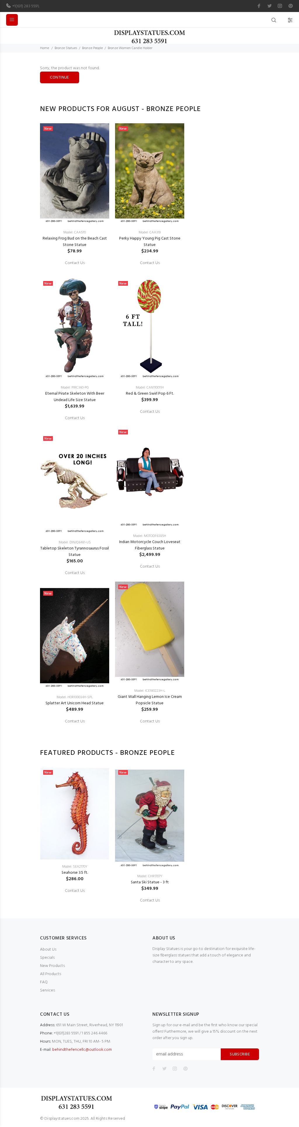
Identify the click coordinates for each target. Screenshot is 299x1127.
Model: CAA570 (74, 232)
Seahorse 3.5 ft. (75, 872)
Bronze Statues (66, 48)
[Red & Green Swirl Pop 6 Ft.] (149, 329)
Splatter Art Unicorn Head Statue (75, 703)
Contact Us (75, 263)
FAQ (44, 982)
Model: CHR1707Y (149, 876)
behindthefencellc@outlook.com (82, 1049)
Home (44, 48)
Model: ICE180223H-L (149, 691)
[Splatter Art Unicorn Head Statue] (74, 639)
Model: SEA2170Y (74, 867)
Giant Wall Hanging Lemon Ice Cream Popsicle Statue (150, 700)
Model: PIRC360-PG (75, 388)
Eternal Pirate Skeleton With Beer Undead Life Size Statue (74, 396)
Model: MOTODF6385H (149, 536)
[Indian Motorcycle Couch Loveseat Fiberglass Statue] (149, 478)
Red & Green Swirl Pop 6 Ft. (150, 393)
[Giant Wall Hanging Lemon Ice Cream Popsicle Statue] (149, 633)
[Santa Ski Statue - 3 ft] (149, 818)
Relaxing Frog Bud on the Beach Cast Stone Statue (75, 241)
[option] (74, 423)
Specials (47, 957)
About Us (48, 949)
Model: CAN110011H (150, 388)
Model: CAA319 (150, 232)
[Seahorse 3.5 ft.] (74, 813)
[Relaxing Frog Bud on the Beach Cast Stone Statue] (74, 174)
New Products (52, 966)
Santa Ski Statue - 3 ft (150, 882)
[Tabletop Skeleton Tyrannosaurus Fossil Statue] (74, 484)
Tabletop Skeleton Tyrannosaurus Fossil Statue (74, 551)
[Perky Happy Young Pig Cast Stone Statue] (149, 174)
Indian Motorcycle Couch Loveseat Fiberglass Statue (149, 545)
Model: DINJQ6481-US (75, 542)
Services (47, 990)
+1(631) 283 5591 (25, 6)
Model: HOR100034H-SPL (75, 697)
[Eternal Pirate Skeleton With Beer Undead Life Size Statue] (74, 329)
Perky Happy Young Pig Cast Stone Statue (149, 241)
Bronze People (92, 48)
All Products (50, 974)
